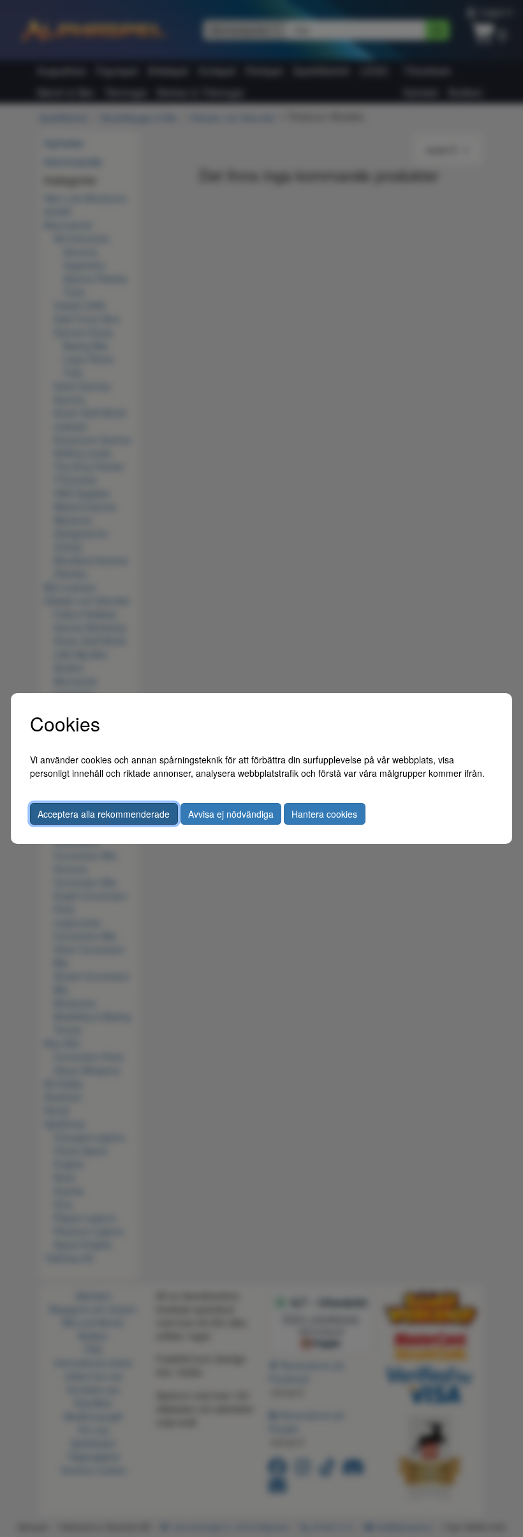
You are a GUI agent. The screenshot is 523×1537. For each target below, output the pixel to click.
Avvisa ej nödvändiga (231, 813)
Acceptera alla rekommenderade (104, 813)
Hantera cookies (324, 813)
